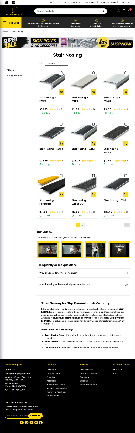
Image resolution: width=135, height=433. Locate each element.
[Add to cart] (61, 92)
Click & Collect (61, 2)
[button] (104, 11)
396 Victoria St (11, 383)
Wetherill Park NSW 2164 (15, 386)
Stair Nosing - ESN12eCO (80, 202)
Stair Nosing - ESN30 (80, 99)
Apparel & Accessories (57, 388)
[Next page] (127, 225)
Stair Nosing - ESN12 (51, 148)
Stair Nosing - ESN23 (112, 99)
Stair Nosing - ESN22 (47, 99)
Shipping (84, 381)
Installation (76, 2)
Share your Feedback (56, 392)
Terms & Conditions (89, 373)
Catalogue (51, 369)
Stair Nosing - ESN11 (115, 200)
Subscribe (35, 415)
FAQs (114, 373)
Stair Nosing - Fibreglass (47, 202)
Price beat (85, 377)
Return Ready (53, 395)
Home (49, 2)
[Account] (119, 11)
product (54, 237)
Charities (51, 377)
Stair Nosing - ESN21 (83, 148)
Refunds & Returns (88, 384)
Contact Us (124, 2)
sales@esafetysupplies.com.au (19, 373)
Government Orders (108, 2)
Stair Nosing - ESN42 (112, 150)
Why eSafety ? (90, 2)
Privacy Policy (86, 369)
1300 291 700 (10, 369)
